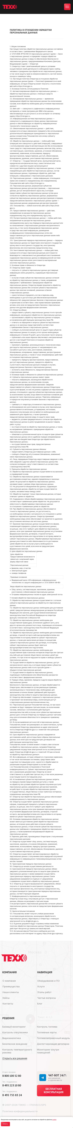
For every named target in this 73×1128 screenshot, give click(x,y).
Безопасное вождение (14, 1044)
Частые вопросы (46, 998)
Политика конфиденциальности (20, 1111)
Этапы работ (44, 992)
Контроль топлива (47, 1026)
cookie (54, 1119)
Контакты (7, 1003)
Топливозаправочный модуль (53, 1038)
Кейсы (6, 998)
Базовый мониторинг (14, 1026)
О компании (9, 980)
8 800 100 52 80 (11, 1075)
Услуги (41, 986)
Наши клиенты (10, 992)
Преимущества (11, 986)
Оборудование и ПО (48, 980)
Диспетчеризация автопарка (53, 1044)
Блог (39, 1003)
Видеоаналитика (11, 1038)
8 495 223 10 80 (11, 1085)
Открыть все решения (14, 1058)
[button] (53, 1090)
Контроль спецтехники (15, 1032)
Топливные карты (47, 1032)
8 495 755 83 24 (12, 1095)
